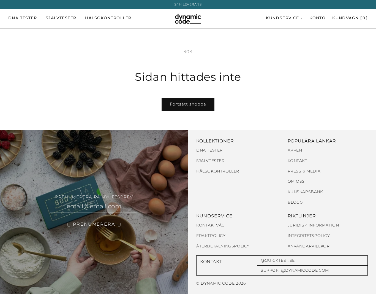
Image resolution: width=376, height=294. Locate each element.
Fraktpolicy (211, 235)
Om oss (296, 181)
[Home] (188, 19)
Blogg (295, 202)
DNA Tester (22, 18)
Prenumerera (94, 224)
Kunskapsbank (305, 192)
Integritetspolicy (309, 235)
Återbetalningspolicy (223, 246)
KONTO (317, 18)
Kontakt (297, 160)
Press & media (304, 171)
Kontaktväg (210, 225)
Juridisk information (313, 225)
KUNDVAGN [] (350, 18)
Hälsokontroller (108, 18)
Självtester (61, 18)
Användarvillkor (309, 246)
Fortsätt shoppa (188, 104)
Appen (295, 150)
